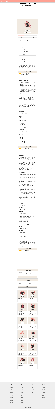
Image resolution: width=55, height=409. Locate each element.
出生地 (29, 272)
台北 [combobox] (30, 273)
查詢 (27, 276)
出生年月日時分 (20, 272)
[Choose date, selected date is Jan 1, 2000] (26, 274)
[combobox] (22, 284)
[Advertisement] (27, 12)
